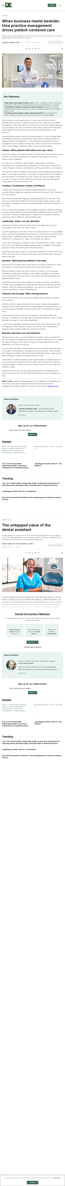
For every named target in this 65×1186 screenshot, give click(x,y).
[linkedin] (29, 48)
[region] (32, 1180)
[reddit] (35, 48)
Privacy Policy (57, 1177)
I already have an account (32, 647)
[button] (3, 5)
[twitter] (32, 48)
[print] (62, 48)
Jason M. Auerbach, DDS (10, 42)
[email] (38, 48)
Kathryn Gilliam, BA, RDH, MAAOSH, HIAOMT (17, 543)
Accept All (32, 1182)
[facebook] (26, 48)
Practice (5, 15)
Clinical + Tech (7, 519)
